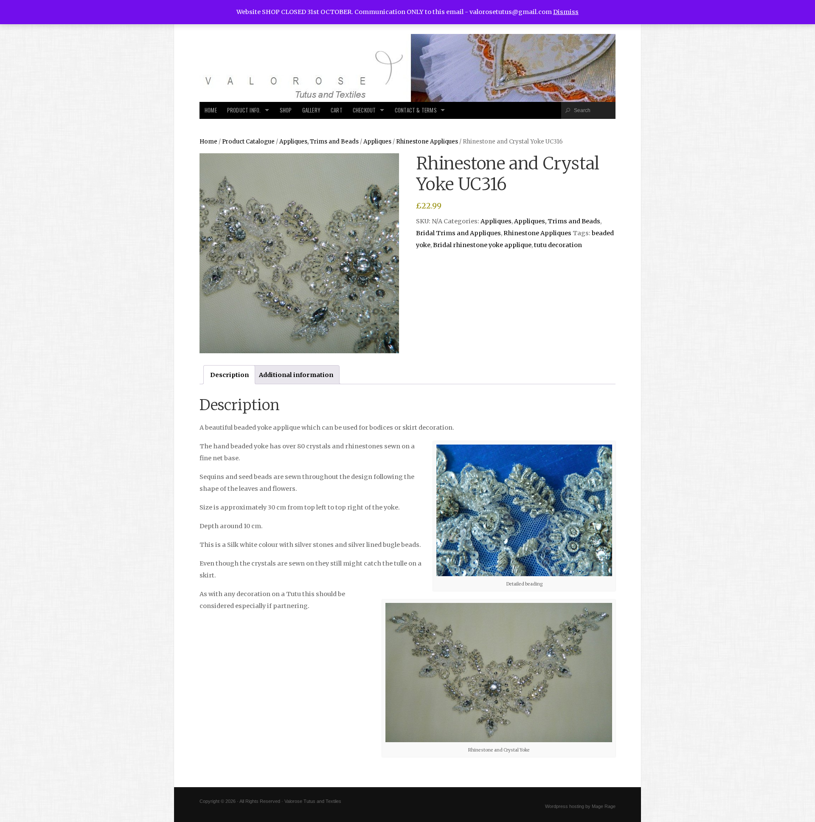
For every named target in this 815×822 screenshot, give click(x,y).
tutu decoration (558, 245)
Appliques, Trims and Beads (319, 141)
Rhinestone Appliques (427, 141)
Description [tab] (229, 375)
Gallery (311, 110)
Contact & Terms (416, 110)
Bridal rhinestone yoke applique (482, 245)
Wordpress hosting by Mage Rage (580, 806)
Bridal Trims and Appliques (458, 233)
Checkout (364, 110)
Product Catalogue (248, 141)
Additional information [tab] (296, 375)
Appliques (377, 141)
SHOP (286, 110)
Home (211, 110)
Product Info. (244, 110)
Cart (337, 110)
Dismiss (566, 12)
